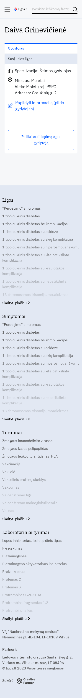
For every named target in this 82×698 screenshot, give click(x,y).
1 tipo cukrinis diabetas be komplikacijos (34, 223)
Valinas (8, 510)
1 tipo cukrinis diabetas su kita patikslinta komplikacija (35, 258)
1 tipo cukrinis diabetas (21, 216)
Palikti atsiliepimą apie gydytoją (41, 139)
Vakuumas (10, 487)
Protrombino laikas (17, 610)
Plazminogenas (14, 556)
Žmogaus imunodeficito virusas (27, 440)
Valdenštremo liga (16, 495)
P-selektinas (12, 548)
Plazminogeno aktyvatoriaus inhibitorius (34, 563)
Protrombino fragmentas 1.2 (25, 602)
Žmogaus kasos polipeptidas (25, 448)
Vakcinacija (11, 464)
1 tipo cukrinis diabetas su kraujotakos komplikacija (33, 271)
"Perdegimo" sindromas (21, 208)
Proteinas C (11, 579)
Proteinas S (11, 587)
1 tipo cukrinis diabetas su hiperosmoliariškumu (40, 247)
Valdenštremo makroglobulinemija (30, 502)
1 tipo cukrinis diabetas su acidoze (30, 231)
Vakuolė (8, 471)
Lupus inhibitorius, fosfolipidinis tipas (32, 540)
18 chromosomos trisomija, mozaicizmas (35, 294)
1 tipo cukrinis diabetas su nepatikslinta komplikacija (34, 284)
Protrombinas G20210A (21, 595)
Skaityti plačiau (15, 302)
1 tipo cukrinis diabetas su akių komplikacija (37, 239)
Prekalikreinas (13, 571)
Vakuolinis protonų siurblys (24, 479)
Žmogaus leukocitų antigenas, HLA (30, 456)
